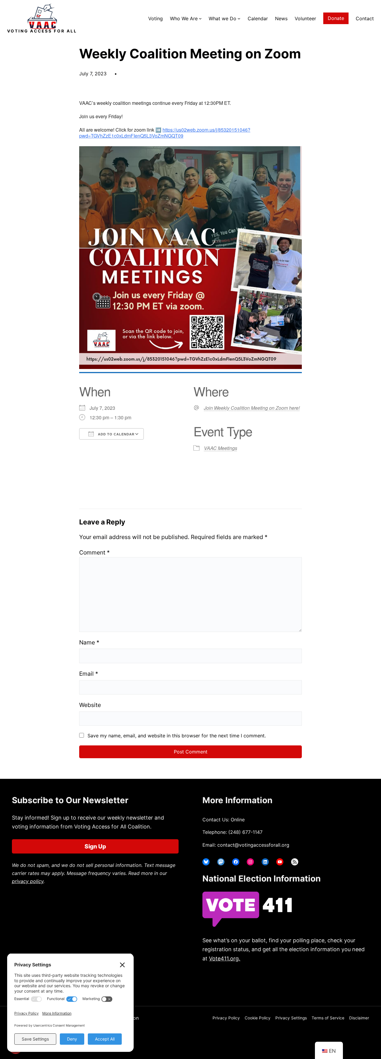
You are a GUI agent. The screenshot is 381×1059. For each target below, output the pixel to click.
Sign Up (95, 846)
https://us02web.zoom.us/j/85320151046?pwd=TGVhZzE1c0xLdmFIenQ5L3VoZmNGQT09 (164, 132)
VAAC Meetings (220, 448)
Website (90, 704)
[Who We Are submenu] (200, 18)
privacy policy (27, 881)
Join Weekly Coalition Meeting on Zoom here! (252, 408)
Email (88, 673)
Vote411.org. (224, 958)
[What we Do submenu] (239, 18)
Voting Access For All (42, 31)
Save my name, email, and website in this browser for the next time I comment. (177, 736)
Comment (94, 552)
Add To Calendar (116, 434)
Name (89, 642)
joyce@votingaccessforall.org (300, 982)
